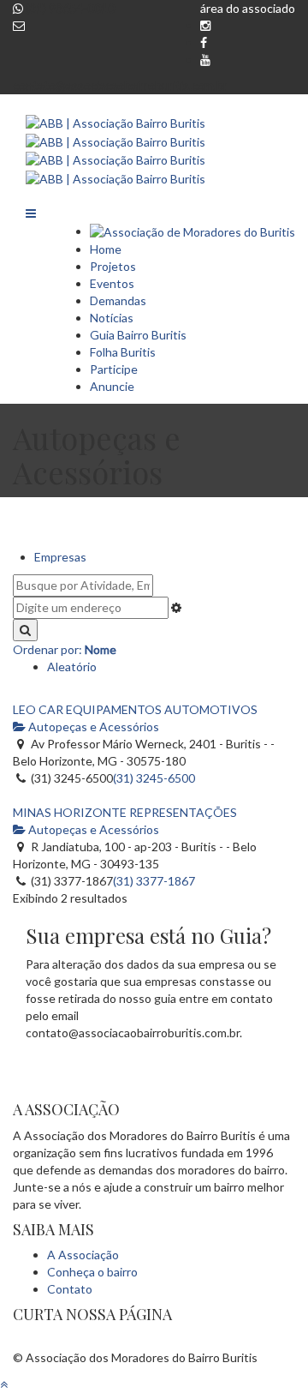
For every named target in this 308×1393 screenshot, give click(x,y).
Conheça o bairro (92, 1271)
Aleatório (72, 666)
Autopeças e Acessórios (92, 726)
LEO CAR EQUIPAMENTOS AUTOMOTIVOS (135, 709)
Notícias (111, 317)
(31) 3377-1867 (154, 881)
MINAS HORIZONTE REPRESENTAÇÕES (125, 812)
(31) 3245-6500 (154, 778)
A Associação (83, 1254)
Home (105, 249)
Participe (114, 369)
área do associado (247, 8)
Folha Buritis (123, 352)
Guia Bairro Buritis (138, 334)
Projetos (113, 266)
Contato (69, 1289)
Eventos (112, 283)
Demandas (118, 300)
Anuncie (112, 386)
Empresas (60, 556)
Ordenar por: (64, 649)
